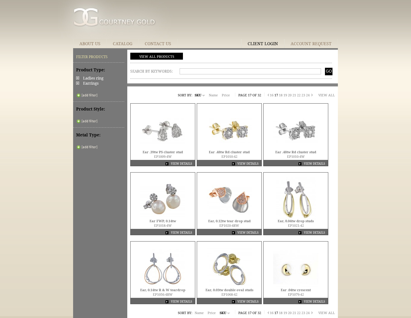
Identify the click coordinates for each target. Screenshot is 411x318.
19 (285, 95)
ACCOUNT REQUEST (311, 43)
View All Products (156, 56)
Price (226, 95)
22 (299, 95)
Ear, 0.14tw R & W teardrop (162, 290)
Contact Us (158, 43)
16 (271, 95)
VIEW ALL (326, 95)
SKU (198, 95)
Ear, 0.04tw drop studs (296, 221)
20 (290, 95)
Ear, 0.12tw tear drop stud (229, 221)
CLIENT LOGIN (263, 43)
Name (214, 95)
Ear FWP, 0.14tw (163, 221)
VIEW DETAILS (181, 163)
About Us (89, 43)
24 (308, 95)
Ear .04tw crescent (296, 290)
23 (303, 95)
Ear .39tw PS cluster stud (163, 152)
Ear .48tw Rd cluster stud (229, 152)
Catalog (122, 43)
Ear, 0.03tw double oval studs (229, 290)
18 (281, 95)
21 (294, 95)
